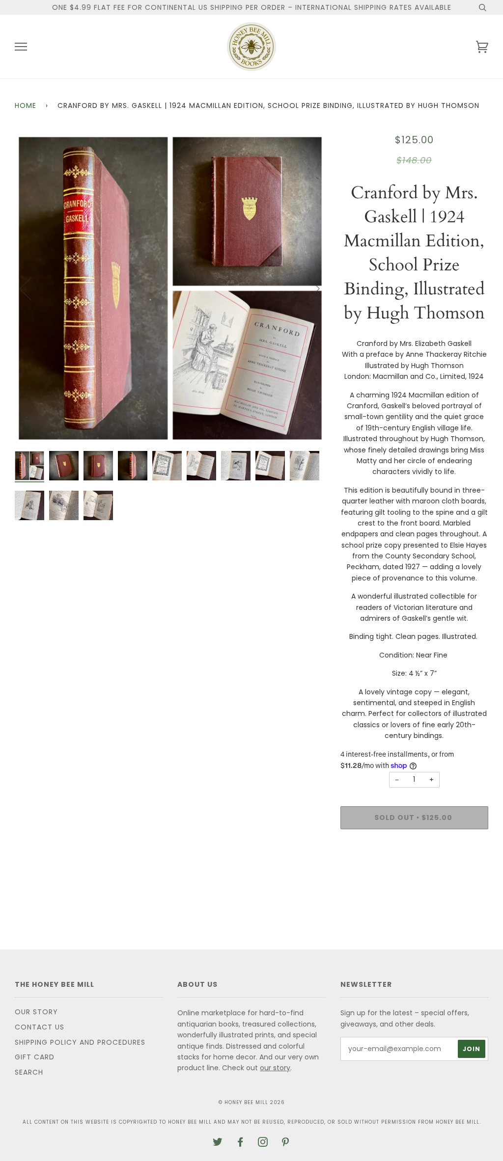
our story (275, 1068)
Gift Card (35, 1057)
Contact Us (39, 1027)
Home (25, 105)
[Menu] (21, 47)
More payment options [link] (414, 870)
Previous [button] (31, 288)
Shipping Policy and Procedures (80, 1042)
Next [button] (308, 288)
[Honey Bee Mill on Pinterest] (285, 1143)
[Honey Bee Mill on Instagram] (263, 1143)
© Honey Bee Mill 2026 (252, 1102)
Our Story (36, 1012)
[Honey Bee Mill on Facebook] (240, 1143)
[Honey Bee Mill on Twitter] (218, 1143)
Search (29, 1072)
